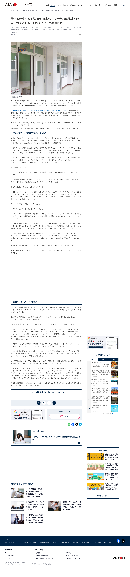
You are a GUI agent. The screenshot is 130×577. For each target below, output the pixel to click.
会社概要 (37, 553)
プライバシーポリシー (41, 555)
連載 (47, 5)
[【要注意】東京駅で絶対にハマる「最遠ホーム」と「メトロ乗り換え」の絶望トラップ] (111, 476)
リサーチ (88, 5)
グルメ (59, 5)
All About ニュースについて (73, 558)
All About (7, 553)
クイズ (104, 5)
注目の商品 (96, 5)
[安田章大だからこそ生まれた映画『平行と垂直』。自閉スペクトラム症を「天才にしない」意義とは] (111, 456)
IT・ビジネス (71, 5)
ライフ (52, 5)
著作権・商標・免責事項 (72, 555)
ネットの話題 (112, 5)
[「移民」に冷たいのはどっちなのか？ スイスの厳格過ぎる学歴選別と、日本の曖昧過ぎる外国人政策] (111, 486)
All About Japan (9, 555)
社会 (64, 5)
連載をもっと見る (103, 496)
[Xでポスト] (76, 424)
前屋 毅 (13, 34)
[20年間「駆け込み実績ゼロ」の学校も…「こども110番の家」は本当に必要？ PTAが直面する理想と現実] (111, 466)
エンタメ (81, 5)
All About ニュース (9, 10)
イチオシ (7, 558)
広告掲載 (68, 553)
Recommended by (107, 413)
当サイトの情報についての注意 (44, 558)
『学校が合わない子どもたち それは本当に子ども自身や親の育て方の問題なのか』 (39, 110)
